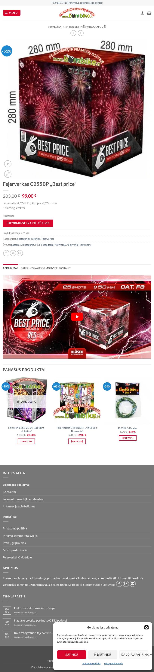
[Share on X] (13, 253)
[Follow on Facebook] (119, 584)
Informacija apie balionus (19, 506)
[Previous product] (81, 33)
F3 (36, 244)
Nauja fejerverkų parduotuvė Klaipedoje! (40, 620)
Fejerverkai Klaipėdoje (17, 557)
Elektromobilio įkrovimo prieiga (34, 608)
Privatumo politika (91, 663)
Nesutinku (102, 654)
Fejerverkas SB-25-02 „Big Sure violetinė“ (26, 429)
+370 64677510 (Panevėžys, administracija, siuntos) (77, 2)
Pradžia (54, 26)
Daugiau (26, 441)
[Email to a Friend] (20, 253)
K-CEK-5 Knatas (127, 428)
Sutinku (71, 654)
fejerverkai (60, 244)
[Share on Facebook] (6, 253)
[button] (146, 627)
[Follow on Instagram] (126, 584)
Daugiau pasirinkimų (134, 654)
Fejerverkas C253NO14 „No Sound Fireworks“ (77, 429)
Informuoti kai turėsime (28, 223)
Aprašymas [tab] (10, 268)
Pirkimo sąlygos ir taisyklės (20, 535)
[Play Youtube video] (77, 317)
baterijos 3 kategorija (22, 244)
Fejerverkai (48, 238)
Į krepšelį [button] (77, 441)
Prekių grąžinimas (14, 543)
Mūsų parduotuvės (113, 663)
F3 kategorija (46, 244)
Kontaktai (9, 492)
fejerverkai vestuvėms (79, 244)
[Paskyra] (142, 13)
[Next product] (73, 33)
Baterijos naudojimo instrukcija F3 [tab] (45, 268)
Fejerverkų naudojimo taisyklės (23, 499)
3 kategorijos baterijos (28, 238)
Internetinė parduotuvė (85, 26)
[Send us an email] (133, 584)
